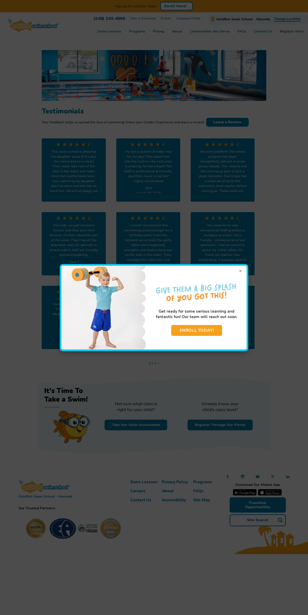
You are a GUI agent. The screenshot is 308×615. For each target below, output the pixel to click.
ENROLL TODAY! (197, 330)
